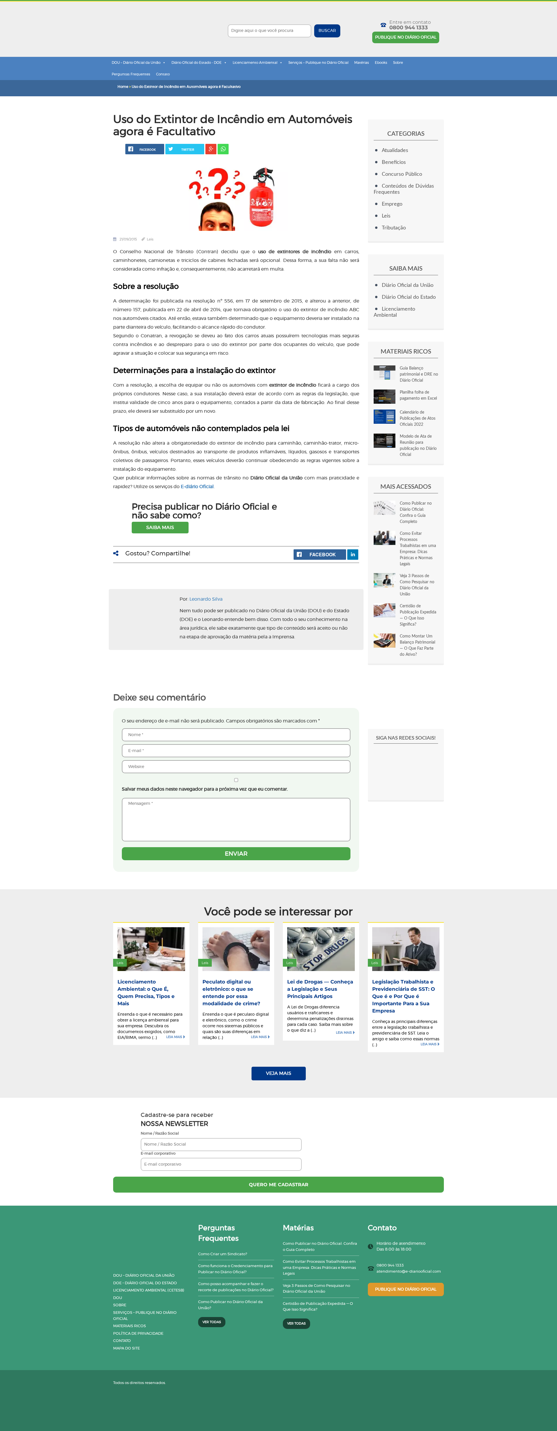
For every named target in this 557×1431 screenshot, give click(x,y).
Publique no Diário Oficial (405, 37)
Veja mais (278, 1073)
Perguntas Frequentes (131, 74)
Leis (150, 239)
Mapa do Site (126, 1348)
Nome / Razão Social (160, 1133)
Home (122, 86)
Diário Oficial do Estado (409, 297)
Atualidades (395, 150)
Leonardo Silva (206, 599)
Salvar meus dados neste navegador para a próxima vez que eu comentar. (205, 789)
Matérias (361, 62)
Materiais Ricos (129, 1326)
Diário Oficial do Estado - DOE (196, 62)
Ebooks (381, 62)
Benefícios (394, 162)
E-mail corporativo (158, 1153)
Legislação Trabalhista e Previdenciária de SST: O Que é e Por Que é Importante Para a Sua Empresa (403, 996)
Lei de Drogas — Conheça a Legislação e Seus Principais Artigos (320, 989)
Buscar (327, 31)
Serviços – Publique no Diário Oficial (318, 62)
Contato (163, 74)
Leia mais (174, 1037)
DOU (117, 1298)
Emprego (392, 204)
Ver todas (211, 1322)
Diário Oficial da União (407, 285)
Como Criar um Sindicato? (222, 1254)
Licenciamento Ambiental (255, 62)
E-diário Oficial (197, 486)
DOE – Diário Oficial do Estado (145, 1283)
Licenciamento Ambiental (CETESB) (148, 1290)
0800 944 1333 (408, 27)
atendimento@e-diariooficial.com (409, 1272)
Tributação (394, 228)
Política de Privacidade (138, 1334)
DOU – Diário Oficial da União (136, 62)
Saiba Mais (160, 527)
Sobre (398, 62)
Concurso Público (402, 174)
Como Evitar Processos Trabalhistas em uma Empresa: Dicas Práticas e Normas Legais (319, 1268)
